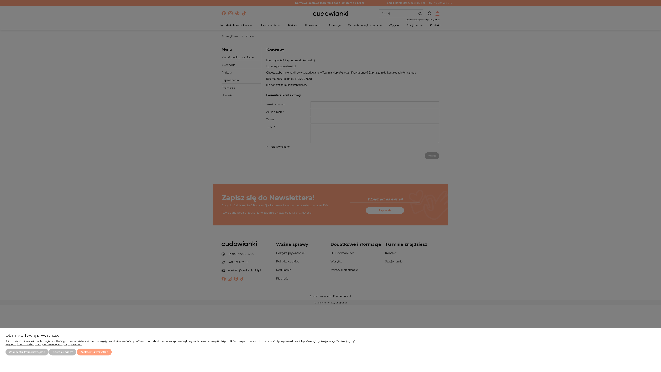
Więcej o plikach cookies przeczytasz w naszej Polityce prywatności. (44, 344)
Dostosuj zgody (63, 352)
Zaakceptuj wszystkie (94, 352)
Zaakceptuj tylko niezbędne (27, 352)
